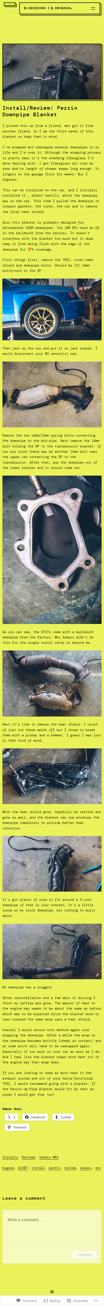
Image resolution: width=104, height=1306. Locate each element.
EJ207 (23, 1168)
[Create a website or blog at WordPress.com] (52, 1292)
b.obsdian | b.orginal (48, 8)
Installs (10, 1157)
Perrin (54, 1168)
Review (70, 1168)
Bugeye (8, 1168)
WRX (98, 1168)
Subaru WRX (49, 1157)
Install (38, 1168)
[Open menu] (93, 8)
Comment (84, 1255)
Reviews (28, 1157)
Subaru (85, 1168)
